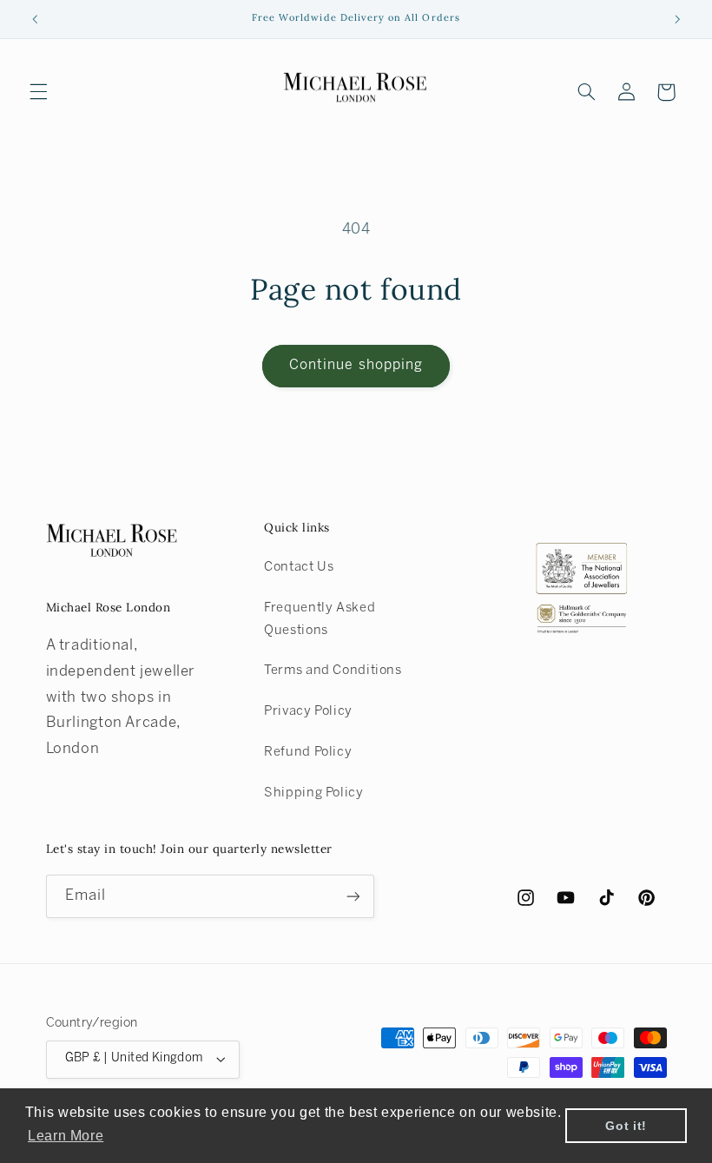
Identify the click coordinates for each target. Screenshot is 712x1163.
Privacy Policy (308, 711)
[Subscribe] (352, 896)
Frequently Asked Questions (319, 619)
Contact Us (298, 567)
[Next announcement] (677, 19)
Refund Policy (308, 752)
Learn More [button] (65, 1135)
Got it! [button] (625, 1126)
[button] (38, 92)
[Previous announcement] (35, 19)
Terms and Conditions (333, 670)
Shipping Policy (313, 793)
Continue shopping (356, 365)
